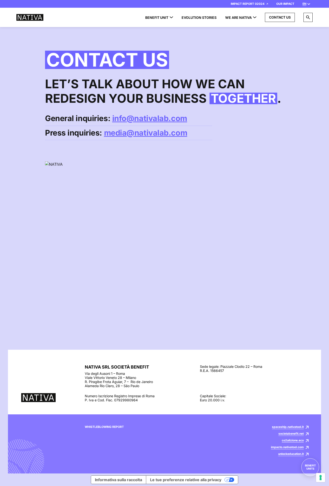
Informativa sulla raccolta (118, 479)
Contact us (280, 17)
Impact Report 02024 (247, 4)
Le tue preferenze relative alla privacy (185, 479)
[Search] (308, 17)
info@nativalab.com (149, 118)
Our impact (285, 4)
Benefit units (310, 467)
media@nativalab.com (145, 132)
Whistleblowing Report (104, 426)
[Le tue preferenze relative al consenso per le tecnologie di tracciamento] (320, 477)
